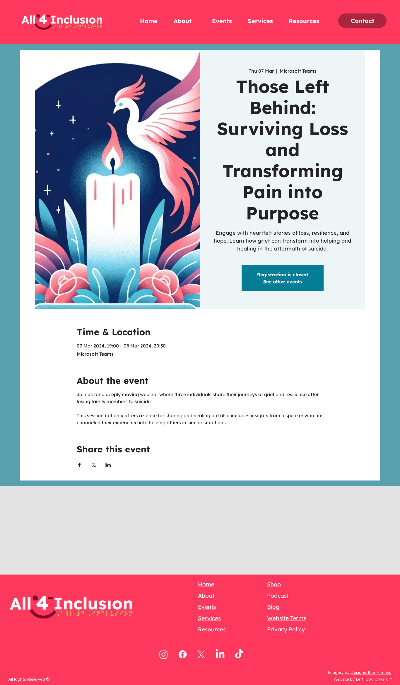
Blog (273, 606)
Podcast (278, 595)
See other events (282, 281)
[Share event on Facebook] (79, 465)
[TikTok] (239, 654)
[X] (201, 654)
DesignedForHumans (371, 672)
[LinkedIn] (220, 654)
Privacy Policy (286, 629)
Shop (274, 584)
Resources (212, 629)
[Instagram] (163, 654)
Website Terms (286, 618)
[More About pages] (194, 21)
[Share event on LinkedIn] (108, 465)
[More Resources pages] (322, 21)
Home (206, 584)
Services (209, 618)
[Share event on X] (94, 465)
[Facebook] (182, 654)
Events (207, 606)
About (206, 595)
